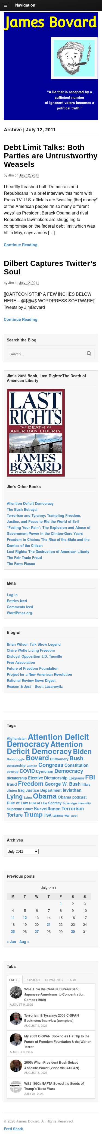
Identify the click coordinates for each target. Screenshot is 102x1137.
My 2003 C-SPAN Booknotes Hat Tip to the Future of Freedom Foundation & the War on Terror (57, 1041)
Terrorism (72, 808)
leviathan (72, 790)
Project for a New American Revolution (39, 674)
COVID (27, 771)
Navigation (25, 5)
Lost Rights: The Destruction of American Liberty (48, 551)
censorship (16, 765)
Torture (15, 814)
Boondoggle (16, 759)
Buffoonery (59, 758)
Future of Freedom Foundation (32, 668)
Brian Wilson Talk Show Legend (34, 644)
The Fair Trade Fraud (24, 557)
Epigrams (76, 778)
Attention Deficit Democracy (30, 503)
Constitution (76, 765)
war (67, 815)
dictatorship (17, 778)
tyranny (57, 815)
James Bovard (51, 22)
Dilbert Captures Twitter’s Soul (50, 267)
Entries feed (17, 600)
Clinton (32, 766)
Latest (14, 980)
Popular (33, 980)
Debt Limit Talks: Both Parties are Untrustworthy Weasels (51, 156)
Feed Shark (13, 1128)
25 (13, 931)
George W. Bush (63, 784)
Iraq (21, 790)
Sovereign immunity (77, 803)
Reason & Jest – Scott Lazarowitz (35, 686)
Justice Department (44, 790)
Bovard (37, 757)
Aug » (24, 941)
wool (74, 815)
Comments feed (20, 606)
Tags (72, 980)
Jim (11, 175)
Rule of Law (17, 802)
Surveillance (47, 808)
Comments (54, 980)
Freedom (31, 783)
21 (49, 924)
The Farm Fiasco (21, 563)
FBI (90, 777)
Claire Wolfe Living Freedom (31, 650)
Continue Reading (21, 244)
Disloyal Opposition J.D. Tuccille (34, 656)
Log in (12, 594)
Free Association (21, 662)
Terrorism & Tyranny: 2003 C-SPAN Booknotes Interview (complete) (51, 1018)
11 (13, 917)
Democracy (68, 771)
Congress (50, 764)
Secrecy (54, 802)
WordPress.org (19, 612)
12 (25, 917)
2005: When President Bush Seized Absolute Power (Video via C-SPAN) (51, 1065)
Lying (15, 796)
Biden (82, 751)
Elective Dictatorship (47, 778)
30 (73, 931)
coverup (12, 771)
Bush (76, 758)
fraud (12, 784)
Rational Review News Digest (31, 680)
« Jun (11, 941)
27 (37, 931)
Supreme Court (20, 808)
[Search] (89, 353)
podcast (79, 797)
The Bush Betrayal (22, 509)
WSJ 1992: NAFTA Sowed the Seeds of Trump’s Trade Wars (54, 1086)
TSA (47, 815)
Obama (45, 796)
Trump (33, 814)
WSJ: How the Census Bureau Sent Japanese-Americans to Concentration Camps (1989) (54, 994)
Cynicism (44, 771)
